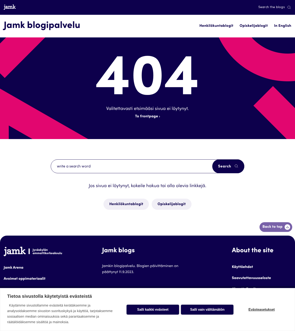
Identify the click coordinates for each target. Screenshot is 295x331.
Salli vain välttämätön (207, 309)
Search (225, 166)
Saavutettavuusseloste (251, 278)
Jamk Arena (13, 268)
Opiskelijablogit (254, 26)
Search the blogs (271, 7)
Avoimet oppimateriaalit (24, 279)
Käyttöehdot (242, 267)
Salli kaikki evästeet (152, 309)
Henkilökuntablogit (216, 26)
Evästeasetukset (261, 309)
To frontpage (146, 116)
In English (282, 26)
